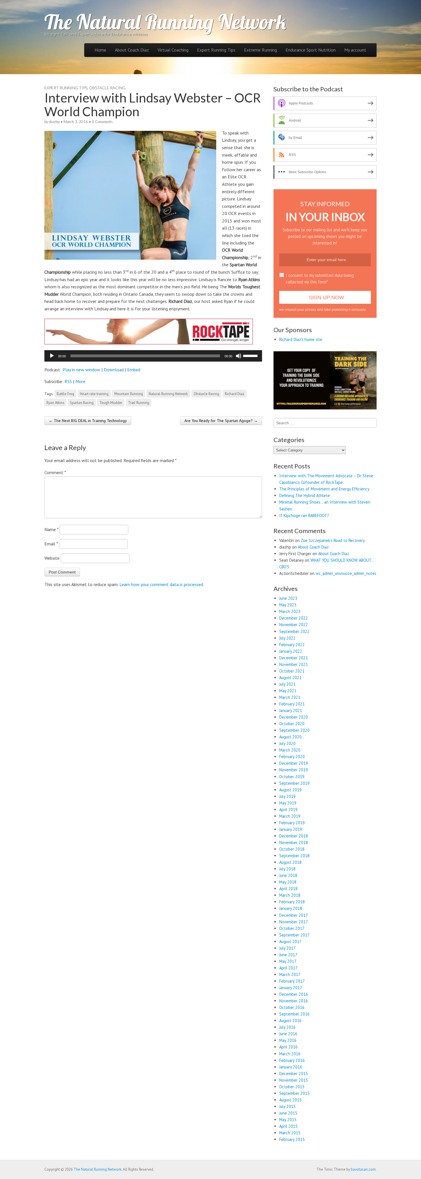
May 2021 (287, 690)
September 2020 (294, 730)
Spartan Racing (82, 402)
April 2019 (288, 809)
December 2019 (293, 763)
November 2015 (293, 1080)
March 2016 (289, 1053)
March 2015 (289, 1132)
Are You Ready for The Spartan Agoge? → (221, 420)
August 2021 (290, 677)
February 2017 (292, 981)
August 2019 (290, 789)
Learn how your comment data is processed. (161, 584)
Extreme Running (260, 50)
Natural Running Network (168, 393)
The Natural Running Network (165, 22)
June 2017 (288, 954)
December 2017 (293, 915)
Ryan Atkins (55, 402)
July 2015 (287, 1106)
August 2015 (290, 1100)
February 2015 (292, 1139)
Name (51, 529)
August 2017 (290, 941)
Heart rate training (94, 393)
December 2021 (293, 658)
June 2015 (288, 1113)
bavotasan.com (363, 1169)
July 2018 (287, 869)
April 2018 (288, 888)
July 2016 (287, 1027)
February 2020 (292, 756)
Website (52, 558)
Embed (133, 369)
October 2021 (291, 671)
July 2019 (287, 796)
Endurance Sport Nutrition (311, 50)
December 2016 (293, 994)
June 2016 (288, 1033)
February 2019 (292, 822)
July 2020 (287, 743)
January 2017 (290, 987)
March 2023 (289, 611)
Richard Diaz (234, 393)
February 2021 (292, 704)
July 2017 (287, 948)
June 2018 (288, 875)
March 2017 (289, 974)
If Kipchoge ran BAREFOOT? (304, 515)
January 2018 (290, 908)
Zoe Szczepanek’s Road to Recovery (333, 540)
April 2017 (288, 968)
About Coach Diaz (132, 50)
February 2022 (292, 644)
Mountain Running (128, 393)
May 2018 (287, 882)
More (80, 381)
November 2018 (293, 842)
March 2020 (289, 750)
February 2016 (292, 1060)
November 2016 (293, 1000)
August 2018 (290, 862)
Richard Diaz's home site (300, 339)
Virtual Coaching (173, 50)
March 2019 (289, 816)
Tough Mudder (110, 402)
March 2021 (289, 697)
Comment (55, 472)
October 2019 (291, 776)
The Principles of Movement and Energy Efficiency (324, 489)
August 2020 (290, 737)
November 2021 (293, 664)
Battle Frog (65, 393)
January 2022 (290, 651)
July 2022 (287, 638)
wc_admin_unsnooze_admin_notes (346, 573)
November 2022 (293, 624)
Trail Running (138, 402)
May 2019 (287, 803)
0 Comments (102, 121)
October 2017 (291, 928)
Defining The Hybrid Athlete (304, 495)
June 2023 (288, 598)
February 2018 (292, 901)
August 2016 (290, 1020)
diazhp (54, 121)
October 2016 (291, 1007)
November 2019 (293, 769)
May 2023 (287, 605)
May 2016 (287, 1040)
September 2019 (294, 783)
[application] (153, 356)
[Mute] (238, 356)
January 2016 (290, 1067)
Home (100, 50)
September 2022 (294, 631)
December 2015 (293, 1073)
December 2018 (293, 836)
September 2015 (294, 1093)
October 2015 (291, 1086)
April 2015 (288, 1126)
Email (51, 544)
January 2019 (290, 829)
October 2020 (291, 723)
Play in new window (81, 369)
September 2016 (294, 1014)
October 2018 (291, 849)
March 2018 (289, 895)
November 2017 (293, 921)
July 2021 (287, 684)
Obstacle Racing (107, 87)
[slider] (251, 355)
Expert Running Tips (216, 50)
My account (355, 50)
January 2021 (290, 710)
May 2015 (287, 1119)
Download (114, 369)
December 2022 (293, 618)
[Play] (52, 356)
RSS (68, 381)
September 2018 (294, 855)
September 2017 (294, 935)
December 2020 (293, 717)
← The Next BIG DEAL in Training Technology (88, 420)
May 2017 (287, 961)
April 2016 (288, 1047)
